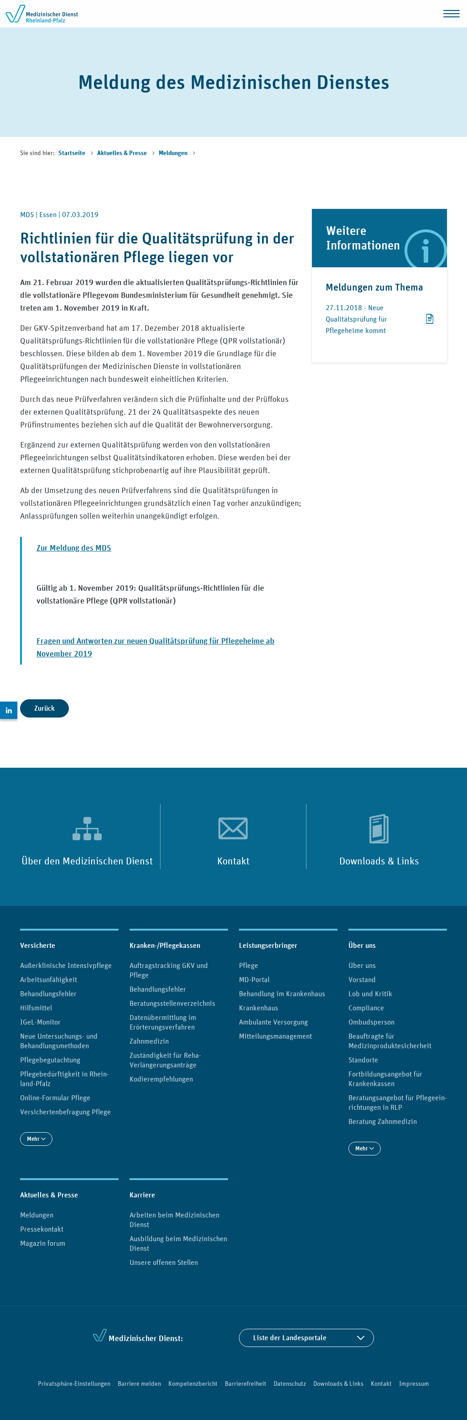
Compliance (366, 1007)
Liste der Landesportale (290, 1337)
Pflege (248, 965)
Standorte (363, 1059)
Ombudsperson (371, 1021)
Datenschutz (290, 1383)
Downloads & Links (379, 861)
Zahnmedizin (149, 1040)
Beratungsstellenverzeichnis (172, 1003)
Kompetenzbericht (193, 1383)
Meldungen (174, 153)
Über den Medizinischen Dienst (87, 861)
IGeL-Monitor (40, 1021)
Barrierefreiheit (245, 1383)
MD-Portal (254, 979)
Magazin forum (42, 1243)
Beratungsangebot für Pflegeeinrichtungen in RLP (397, 1102)
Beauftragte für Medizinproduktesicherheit (389, 1040)
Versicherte (37, 945)
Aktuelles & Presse (122, 153)
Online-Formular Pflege (55, 1097)
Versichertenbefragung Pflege (65, 1111)
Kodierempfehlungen (161, 1078)
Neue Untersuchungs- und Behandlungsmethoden (59, 1040)
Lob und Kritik (370, 993)
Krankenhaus (258, 1007)
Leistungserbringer (268, 945)
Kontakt (233, 861)
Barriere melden (139, 1383)
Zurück (44, 708)
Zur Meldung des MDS (73, 547)
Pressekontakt (41, 1228)
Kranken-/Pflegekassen (165, 945)
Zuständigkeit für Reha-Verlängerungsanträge (165, 1060)
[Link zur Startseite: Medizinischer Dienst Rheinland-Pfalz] (41, 14)
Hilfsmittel (36, 1007)
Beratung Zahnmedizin (382, 1121)
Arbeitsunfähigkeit (48, 979)
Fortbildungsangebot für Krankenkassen (385, 1078)
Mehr (34, 1139)
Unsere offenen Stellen (164, 1262)
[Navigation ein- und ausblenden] (451, 14)
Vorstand (362, 979)
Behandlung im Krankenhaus (282, 993)
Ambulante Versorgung (273, 1021)
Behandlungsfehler (48, 993)
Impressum (414, 1383)
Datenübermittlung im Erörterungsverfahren (163, 1022)
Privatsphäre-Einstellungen (74, 1383)
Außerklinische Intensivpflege (66, 965)
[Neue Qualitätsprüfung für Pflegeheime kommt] (429, 323)
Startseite (72, 153)
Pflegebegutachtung (50, 1059)
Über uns (362, 945)
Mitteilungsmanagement (275, 1035)
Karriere (142, 1195)
